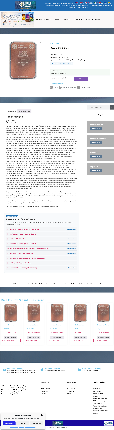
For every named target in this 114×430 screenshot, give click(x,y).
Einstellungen (37, 423)
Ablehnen (23, 423)
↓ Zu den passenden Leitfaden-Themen (61, 63)
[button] (42, 415)
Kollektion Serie (63, 57)
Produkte (47, 19)
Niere (60, 60)
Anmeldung (68, 19)
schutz (89, 60)
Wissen (88, 19)
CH (70, 57)
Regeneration (76, 60)
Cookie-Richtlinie (14, 427)
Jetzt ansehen (96, 128)
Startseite (38, 19)
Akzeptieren (9, 423)
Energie (83, 60)
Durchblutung (67, 60)
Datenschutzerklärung (30, 427)
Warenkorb (78, 19)
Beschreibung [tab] (11, 111)
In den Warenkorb (81, 79)
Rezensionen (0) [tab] (24, 111)
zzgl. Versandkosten (10, 332)
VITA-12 (57, 19)
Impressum (21, 427)
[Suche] (112, 107)
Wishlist (98, 19)
